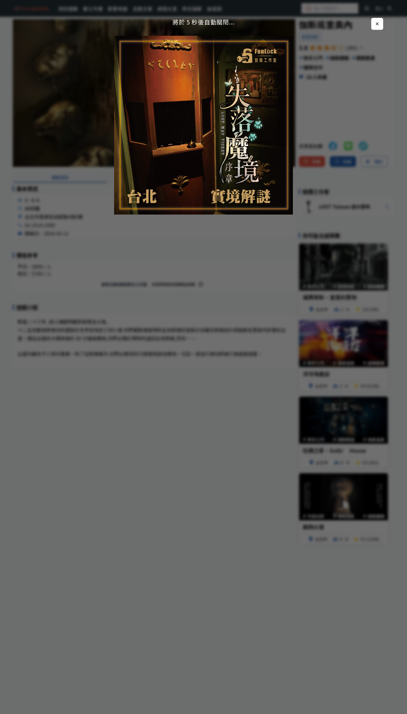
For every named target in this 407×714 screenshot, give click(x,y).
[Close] (377, 24)
